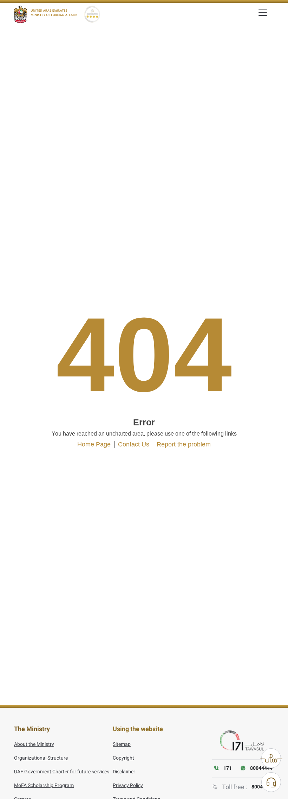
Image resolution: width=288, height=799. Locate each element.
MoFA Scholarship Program (44, 785)
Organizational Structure (41, 758)
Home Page (94, 444)
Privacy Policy (128, 785)
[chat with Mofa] (271, 782)
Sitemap (122, 744)
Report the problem (184, 444)
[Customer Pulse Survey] (271, 758)
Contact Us (133, 444)
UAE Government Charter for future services (61, 771)
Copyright (123, 758)
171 (227, 768)
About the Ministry (34, 744)
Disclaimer (124, 771)
